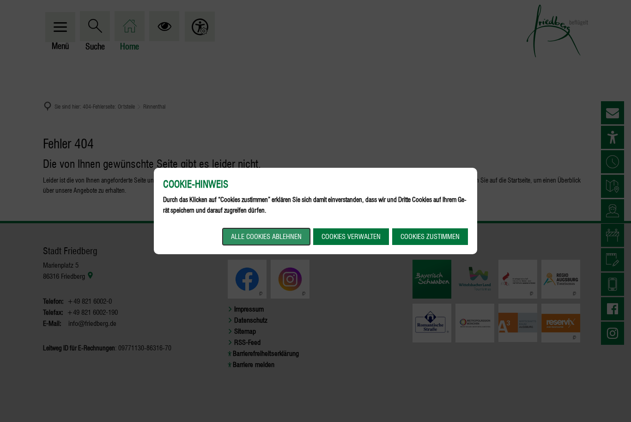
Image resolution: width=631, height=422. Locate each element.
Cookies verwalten (351, 236)
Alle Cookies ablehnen (266, 236)
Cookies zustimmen (430, 236)
